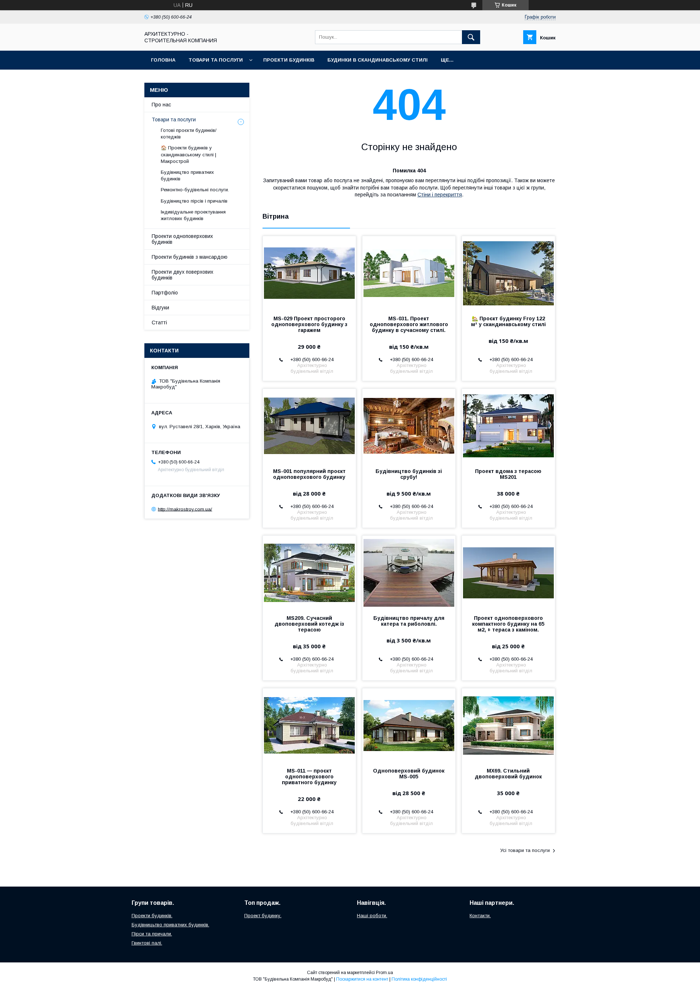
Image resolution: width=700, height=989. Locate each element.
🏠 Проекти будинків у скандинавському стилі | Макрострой (188, 154)
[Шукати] (471, 37)
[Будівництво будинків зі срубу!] (408, 425)
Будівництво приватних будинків (187, 175)
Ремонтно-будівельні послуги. (195, 189)
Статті (159, 322)
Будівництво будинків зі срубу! (409, 474)
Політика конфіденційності (419, 979)
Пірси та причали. (152, 934)
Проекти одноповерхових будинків (182, 239)
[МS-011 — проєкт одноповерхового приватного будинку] (309, 724)
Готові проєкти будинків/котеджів (189, 134)
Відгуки (160, 307)
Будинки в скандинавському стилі (377, 60)
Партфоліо (165, 293)
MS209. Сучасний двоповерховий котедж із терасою (309, 624)
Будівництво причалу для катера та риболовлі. (408, 621)
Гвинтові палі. (147, 943)
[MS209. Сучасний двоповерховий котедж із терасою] (309, 572)
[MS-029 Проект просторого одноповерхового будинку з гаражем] (309, 272)
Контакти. (480, 915)
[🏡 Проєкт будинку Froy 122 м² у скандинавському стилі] (508, 272)
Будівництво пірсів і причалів (194, 201)
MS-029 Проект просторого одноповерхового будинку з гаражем (309, 324)
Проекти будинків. (152, 915)
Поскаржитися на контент (362, 979)
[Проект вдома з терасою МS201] (508, 425)
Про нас (161, 104)
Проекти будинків (288, 60)
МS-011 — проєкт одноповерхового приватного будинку (309, 776)
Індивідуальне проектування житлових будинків (193, 215)
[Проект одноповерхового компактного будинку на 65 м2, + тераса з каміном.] (508, 572)
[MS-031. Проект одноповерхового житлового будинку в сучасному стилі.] (408, 272)
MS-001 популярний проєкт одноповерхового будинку (309, 474)
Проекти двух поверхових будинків (182, 275)
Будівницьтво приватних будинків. (170, 924)
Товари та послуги (215, 60)
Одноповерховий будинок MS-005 (408, 773)
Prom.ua (384, 972)
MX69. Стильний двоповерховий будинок (508, 773)
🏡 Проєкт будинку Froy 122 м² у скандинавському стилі (508, 321)
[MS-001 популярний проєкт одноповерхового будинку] (309, 425)
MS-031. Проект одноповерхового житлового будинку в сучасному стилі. (409, 324)
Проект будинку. (262, 915)
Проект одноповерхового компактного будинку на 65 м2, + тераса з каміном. (508, 624)
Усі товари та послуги (525, 850)
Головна (163, 60)
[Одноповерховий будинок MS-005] (408, 724)
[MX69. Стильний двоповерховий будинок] (508, 724)
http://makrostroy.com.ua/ (185, 509)
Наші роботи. (372, 915)
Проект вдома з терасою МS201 (508, 474)
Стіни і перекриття (439, 195)
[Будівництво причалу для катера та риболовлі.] (408, 572)
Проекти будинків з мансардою (190, 257)
